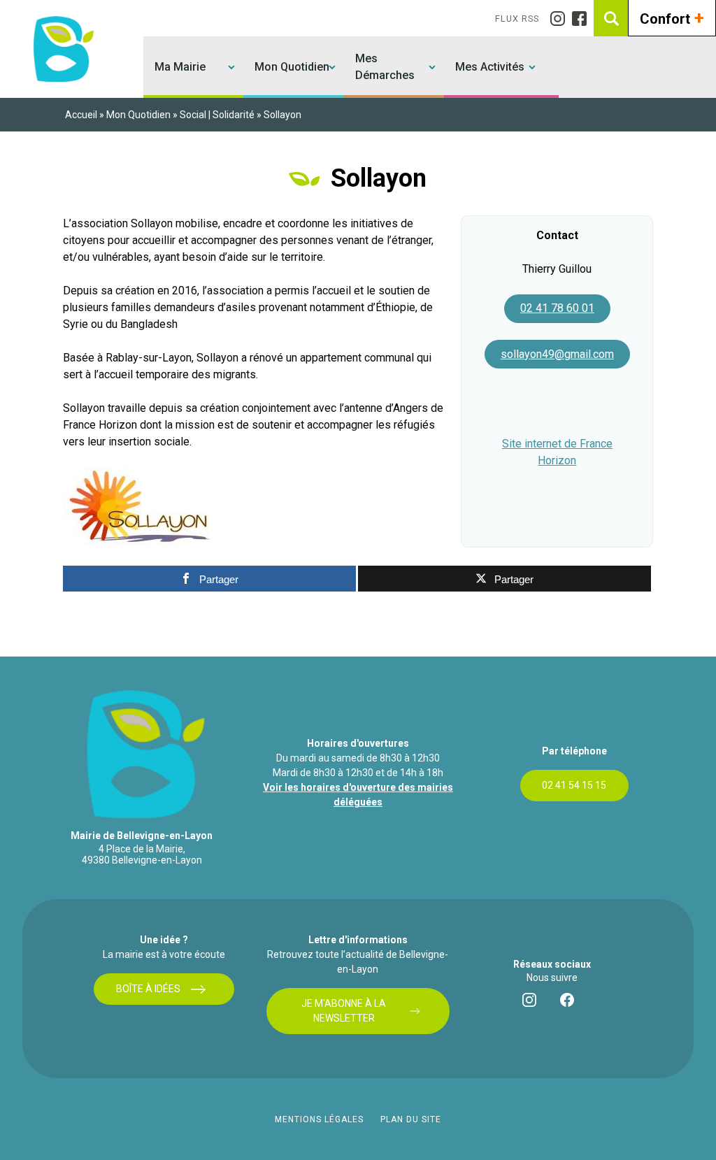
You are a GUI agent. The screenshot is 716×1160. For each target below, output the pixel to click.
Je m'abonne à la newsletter (343, 1011)
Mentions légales (319, 1119)
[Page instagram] (561, 18)
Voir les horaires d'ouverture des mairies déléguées (358, 795)
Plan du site (410, 1119)
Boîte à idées (148, 988)
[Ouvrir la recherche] (612, 18)
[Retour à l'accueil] (61, 48)
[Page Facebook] (583, 18)
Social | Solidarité (217, 114)
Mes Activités (489, 66)
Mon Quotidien (292, 66)
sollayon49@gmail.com (557, 354)
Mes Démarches (385, 67)
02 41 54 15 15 (574, 785)
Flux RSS (517, 18)
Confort (672, 17)
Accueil (81, 114)
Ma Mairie (180, 66)
